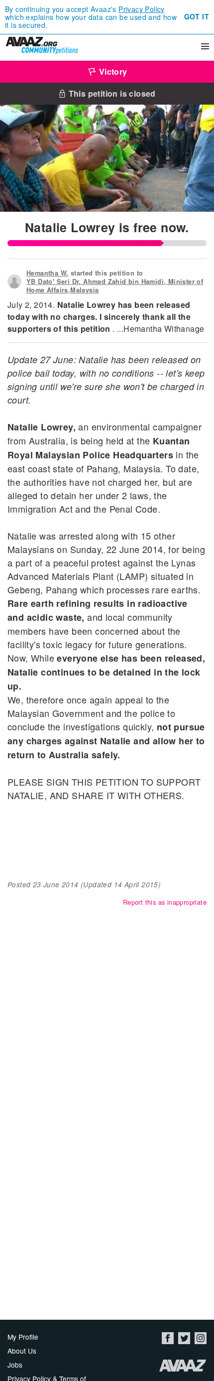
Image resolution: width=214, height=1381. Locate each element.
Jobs (14, 1365)
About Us (21, 1351)
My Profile (22, 1337)
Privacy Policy (141, 9)
